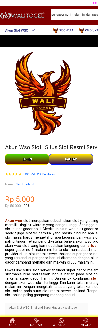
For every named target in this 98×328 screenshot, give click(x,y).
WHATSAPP (61, 325)
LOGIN (27, 159)
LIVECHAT (86, 325)
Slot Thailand (25, 184)
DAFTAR (71, 159)
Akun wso (13, 221)
